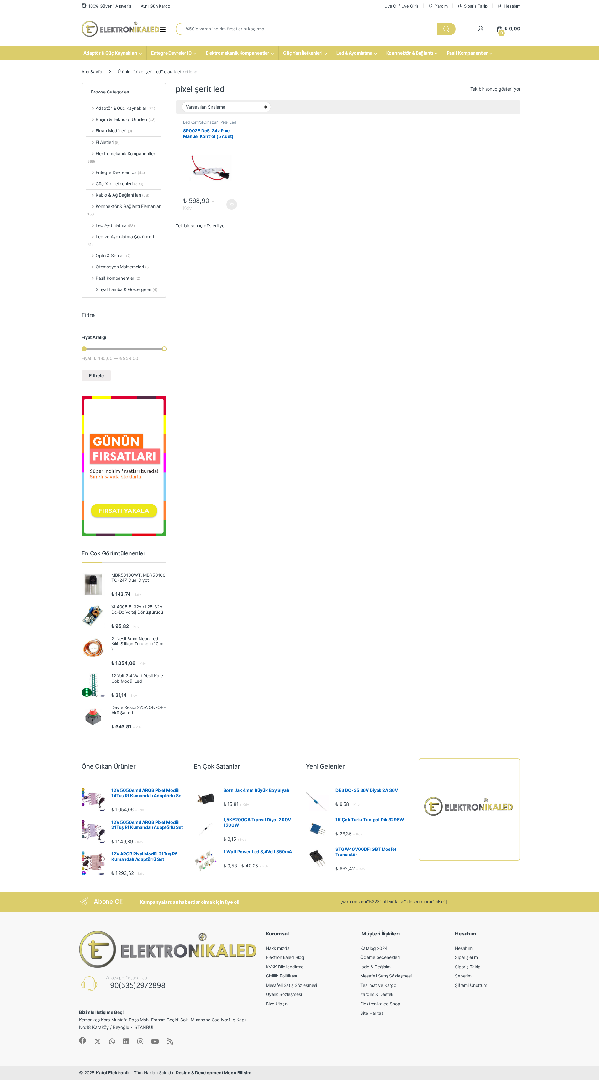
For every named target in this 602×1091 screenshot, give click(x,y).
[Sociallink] (82, 1040)
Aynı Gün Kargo (155, 5)
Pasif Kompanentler (467, 53)
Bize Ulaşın (277, 1003)
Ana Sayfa (92, 71)
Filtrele (96, 375)
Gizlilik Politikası (281, 975)
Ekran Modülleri (114, 130)
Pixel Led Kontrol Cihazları (209, 124)
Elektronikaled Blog (285, 957)
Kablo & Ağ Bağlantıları (122, 195)
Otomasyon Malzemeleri (123, 266)
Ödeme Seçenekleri (380, 957)
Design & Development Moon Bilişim (213, 1072)
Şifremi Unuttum (471, 985)
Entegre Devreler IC (171, 53)
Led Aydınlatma (115, 225)
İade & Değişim (375, 966)
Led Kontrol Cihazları (201, 122)
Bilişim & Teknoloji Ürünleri (126, 119)
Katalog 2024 (373, 948)
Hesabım (512, 5)
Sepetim (463, 975)
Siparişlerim (466, 957)
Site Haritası (372, 1013)
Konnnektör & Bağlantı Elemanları (123, 210)
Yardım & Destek (376, 994)
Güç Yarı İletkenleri (303, 53)
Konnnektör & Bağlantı (409, 53)
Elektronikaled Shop (380, 1003)
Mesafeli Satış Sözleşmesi (291, 985)
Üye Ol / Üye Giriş (401, 5)
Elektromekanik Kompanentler (237, 53)
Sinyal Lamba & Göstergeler (126, 289)
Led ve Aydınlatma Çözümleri (120, 240)
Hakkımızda (278, 948)
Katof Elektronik (113, 1072)
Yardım (441, 5)
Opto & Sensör (113, 255)
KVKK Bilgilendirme (285, 966)
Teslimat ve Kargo (378, 985)
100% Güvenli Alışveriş (109, 5)
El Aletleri (107, 142)
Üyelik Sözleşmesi (284, 994)
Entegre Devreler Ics (120, 172)
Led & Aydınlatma (354, 53)
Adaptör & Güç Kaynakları (110, 53)
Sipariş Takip (476, 5)
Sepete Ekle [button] (230, 204)
